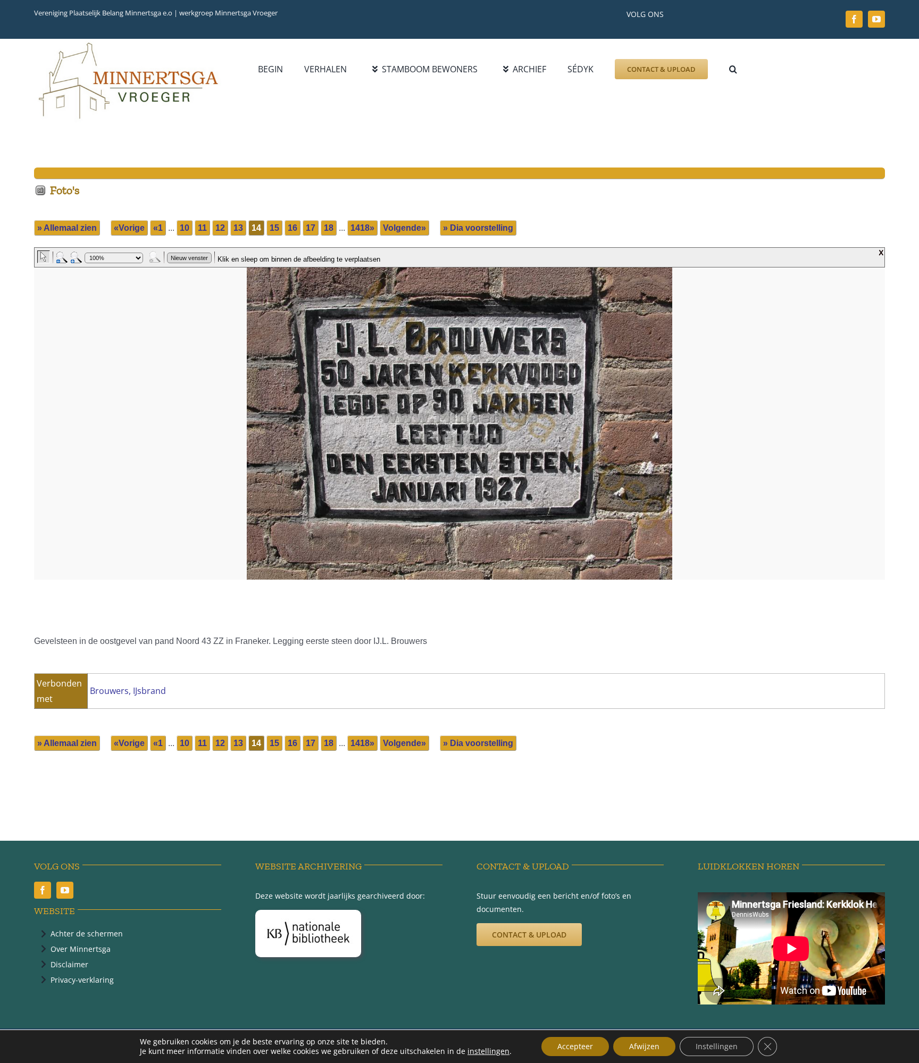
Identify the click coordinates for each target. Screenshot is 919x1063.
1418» (362, 227)
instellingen (488, 1051)
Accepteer (575, 1046)
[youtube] (876, 19)
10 (184, 227)
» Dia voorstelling (478, 227)
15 (274, 227)
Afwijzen (644, 1046)
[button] (733, 69)
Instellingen (717, 1046)
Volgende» (404, 227)
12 (220, 227)
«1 (158, 227)
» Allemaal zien (67, 227)
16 (292, 227)
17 (310, 227)
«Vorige (129, 227)
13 (238, 227)
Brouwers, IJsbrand (128, 691)
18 (328, 227)
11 (202, 227)
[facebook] (854, 19)
